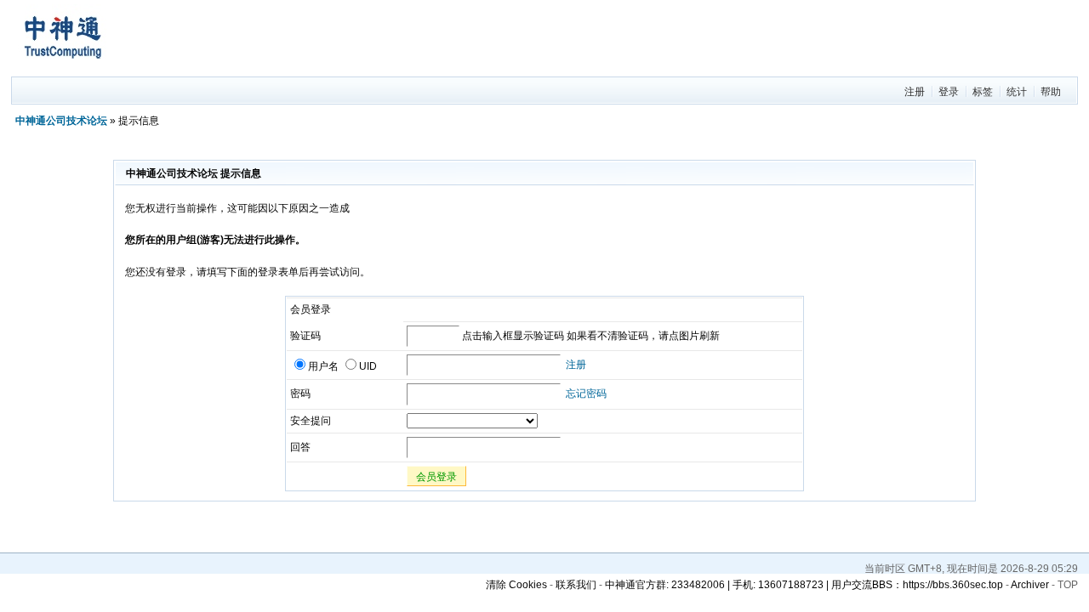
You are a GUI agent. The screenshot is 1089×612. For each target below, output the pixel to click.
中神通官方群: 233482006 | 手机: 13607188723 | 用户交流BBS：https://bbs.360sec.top (804, 585)
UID (368, 366)
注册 (914, 92)
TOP (1068, 585)
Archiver (1030, 585)
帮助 (1051, 92)
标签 (982, 92)
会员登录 (436, 477)
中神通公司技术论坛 (61, 121)
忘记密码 (586, 394)
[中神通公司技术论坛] (62, 69)
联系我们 (576, 585)
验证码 (305, 336)
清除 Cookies (516, 585)
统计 (1016, 92)
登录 (948, 92)
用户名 (323, 366)
